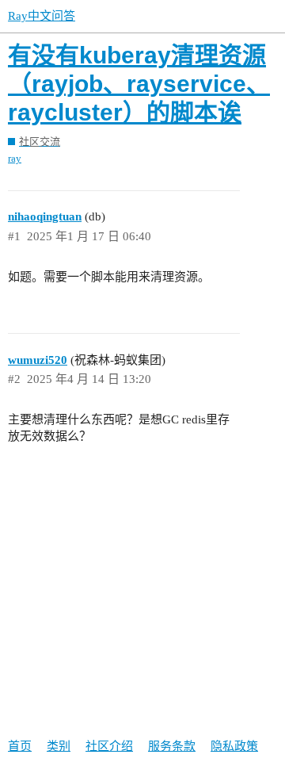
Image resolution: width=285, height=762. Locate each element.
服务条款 (172, 746)
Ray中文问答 (41, 16)
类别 (58, 746)
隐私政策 (234, 746)
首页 (20, 746)
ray (14, 158)
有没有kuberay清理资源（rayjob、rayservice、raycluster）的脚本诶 (139, 83)
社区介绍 (109, 746)
